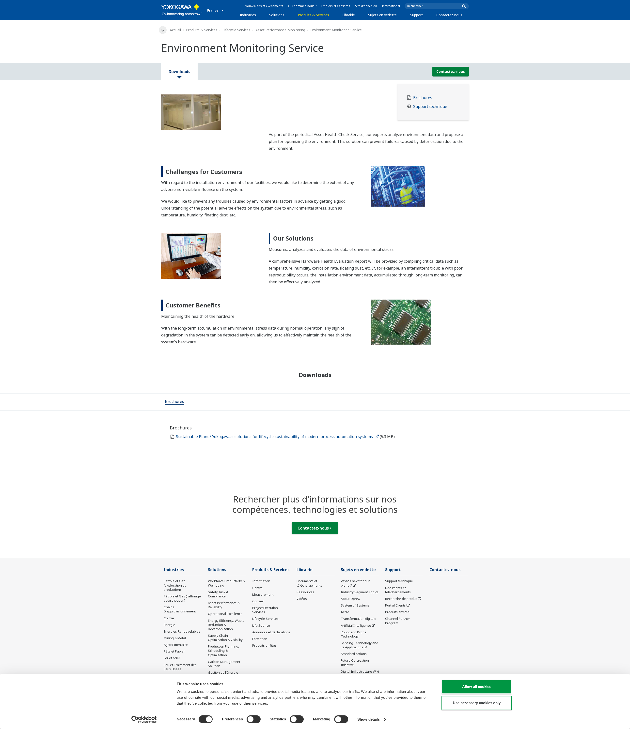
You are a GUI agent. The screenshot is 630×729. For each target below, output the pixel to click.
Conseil (258, 601)
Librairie (348, 15)
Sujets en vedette (382, 15)
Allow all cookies (476, 686)
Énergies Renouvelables (182, 631)
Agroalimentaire (176, 644)
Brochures (422, 97)
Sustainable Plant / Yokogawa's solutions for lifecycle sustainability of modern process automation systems (275, 436)
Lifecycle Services (236, 30)
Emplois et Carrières (335, 6)
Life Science (261, 625)
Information (261, 581)
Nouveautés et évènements (264, 6)
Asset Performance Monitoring (280, 30)
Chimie (169, 618)
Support (416, 15)
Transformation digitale (358, 618)
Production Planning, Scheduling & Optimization (223, 650)
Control (257, 588)
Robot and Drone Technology (353, 634)
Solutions (276, 15)
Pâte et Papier (174, 651)
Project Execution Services (265, 610)
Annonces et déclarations (271, 632)
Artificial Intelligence (356, 625)
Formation (259, 639)
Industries (248, 15)
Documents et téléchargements (309, 583)
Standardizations (354, 654)
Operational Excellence (225, 613)
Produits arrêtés (264, 645)
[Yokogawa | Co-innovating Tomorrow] (181, 10)
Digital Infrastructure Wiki (360, 671)
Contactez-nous (449, 15)
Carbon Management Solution (224, 663)
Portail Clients (395, 605)
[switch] (254, 719)
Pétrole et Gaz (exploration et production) (175, 585)
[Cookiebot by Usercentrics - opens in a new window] (144, 719)
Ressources (305, 592)
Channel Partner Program (397, 620)
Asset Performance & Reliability (224, 605)
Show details (368, 719)
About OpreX (350, 598)
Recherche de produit (401, 598)
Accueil (175, 30)
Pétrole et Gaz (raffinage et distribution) (182, 598)
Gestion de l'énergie (223, 672)
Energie (169, 625)
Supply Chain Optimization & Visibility (225, 637)
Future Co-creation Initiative (355, 662)
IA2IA (345, 612)
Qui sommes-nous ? (302, 6)
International (391, 6)
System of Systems (355, 605)
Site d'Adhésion (366, 6)
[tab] (174, 402)
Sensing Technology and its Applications (359, 645)
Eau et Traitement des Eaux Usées (180, 667)
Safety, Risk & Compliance (218, 594)
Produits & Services (313, 15)
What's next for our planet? (355, 583)
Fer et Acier (172, 658)
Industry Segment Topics (359, 592)
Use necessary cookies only (477, 703)
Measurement (262, 594)
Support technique (430, 106)
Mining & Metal (175, 638)
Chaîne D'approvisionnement (180, 609)
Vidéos (302, 598)
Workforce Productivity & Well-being (226, 583)
